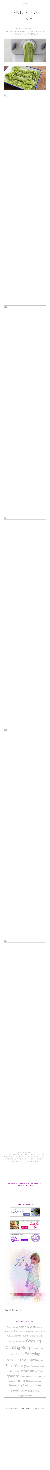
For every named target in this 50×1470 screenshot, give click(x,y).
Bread (28, 1331)
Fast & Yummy (36, 1159)
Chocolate (13, 1342)
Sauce (30, 1380)
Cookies (21, 1341)
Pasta (42, 1376)
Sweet (37, 1385)
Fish (41, 1360)
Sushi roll (28, 1385)
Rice (24, 1380)
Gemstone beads (38, 1366)
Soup (20, 1385)
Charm (17, 1335)
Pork (18, 1380)
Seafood (37, 1380)
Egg (22, 1354)
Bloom (41, 1409)
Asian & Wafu (28, 1154)
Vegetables (31, 1161)
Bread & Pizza (38, 1331)
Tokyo (38, 1391)
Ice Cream (39, 1371)
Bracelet (22, 1332)
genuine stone (13, 1371)
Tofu (33, 1391)
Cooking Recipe (36, 1157)
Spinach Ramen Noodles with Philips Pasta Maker (25, 32)
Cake (10, 1335)
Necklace (36, 1376)
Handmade (27, 1371)
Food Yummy (15, 1365)
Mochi (30, 1376)
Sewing (12, 1385)
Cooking (20, 1157)
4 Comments (25, 1152)
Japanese (17, 1161)
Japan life (23, 1376)
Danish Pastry (39, 1348)
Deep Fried (15, 1354)
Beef (16, 1331)
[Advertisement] (25, 1444)
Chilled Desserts (36, 1335)
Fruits (28, 1366)
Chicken (24, 1335)
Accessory (12, 1327)
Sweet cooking (21, 1390)
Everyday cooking (16, 1159)
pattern (12, 1380)
